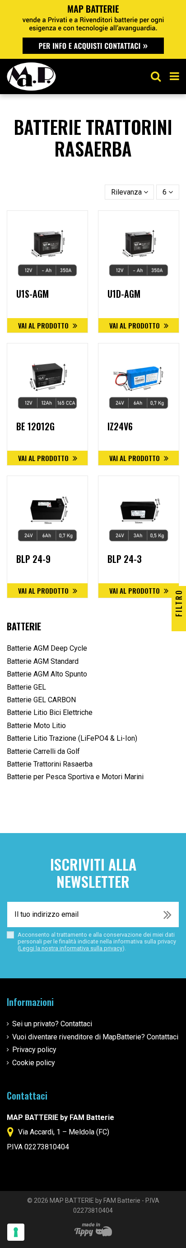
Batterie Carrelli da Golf (43, 751)
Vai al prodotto (44, 325)
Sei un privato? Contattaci (52, 1023)
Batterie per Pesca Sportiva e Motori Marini (75, 776)
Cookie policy (33, 1062)
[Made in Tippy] (93, 1229)
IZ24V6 (120, 426)
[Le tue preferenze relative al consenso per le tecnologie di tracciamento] (15, 1232)
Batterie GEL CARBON (41, 699)
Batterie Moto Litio (36, 725)
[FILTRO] (179, 624)
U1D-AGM (123, 293)
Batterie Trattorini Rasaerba (50, 764)
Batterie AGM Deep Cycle (47, 648)
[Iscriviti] (167, 914)
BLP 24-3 (124, 559)
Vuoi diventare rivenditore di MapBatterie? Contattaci (95, 1037)
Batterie (24, 626)
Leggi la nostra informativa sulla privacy (70, 948)
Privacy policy (34, 1049)
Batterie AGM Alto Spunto (47, 674)
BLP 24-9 (33, 559)
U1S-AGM (32, 293)
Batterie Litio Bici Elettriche (50, 712)
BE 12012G (35, 426)
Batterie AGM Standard (43, 661)
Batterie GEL (26, 687)
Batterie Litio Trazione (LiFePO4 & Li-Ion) (72, 738)
